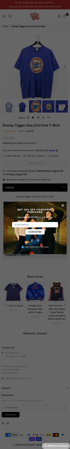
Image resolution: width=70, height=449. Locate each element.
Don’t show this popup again (36, 247)
